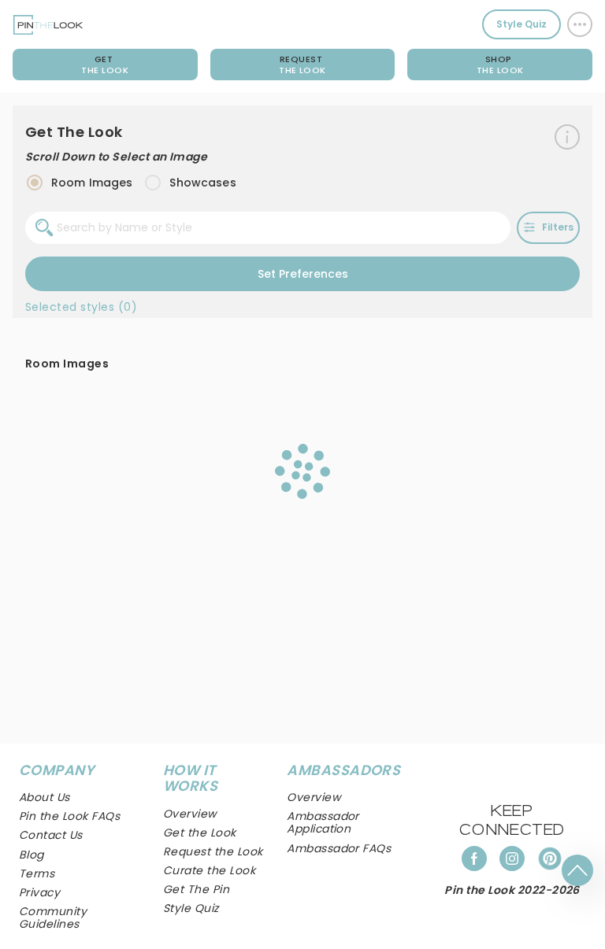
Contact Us (51, 835)
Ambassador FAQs (339, 848)
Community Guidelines (53, 917)
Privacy (39, 892)
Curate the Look (209, 870)
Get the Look (199, 832)
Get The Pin (196, 889)
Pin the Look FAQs (69, 816)
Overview (313, 797)
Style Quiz (521, 24)
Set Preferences (303, 274)
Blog (31, 854)
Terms (36, 873)
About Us (44, 797)
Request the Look (213, 851)
